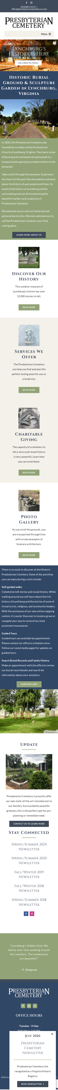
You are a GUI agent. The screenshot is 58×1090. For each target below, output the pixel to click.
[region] (29, 55)
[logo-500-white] (29, 989)
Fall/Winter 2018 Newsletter (29, 888)
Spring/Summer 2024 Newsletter (29, 847)
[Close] (52, 1034)
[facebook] (27, 3)
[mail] (35, 1006)
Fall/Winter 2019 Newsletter (29, 874)
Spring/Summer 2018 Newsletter (29, 902)
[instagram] (31, 3)
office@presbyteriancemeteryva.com (29, 9)
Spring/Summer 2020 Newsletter (29, 860)
